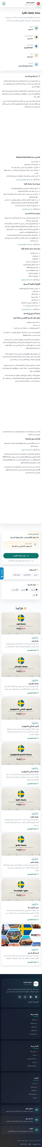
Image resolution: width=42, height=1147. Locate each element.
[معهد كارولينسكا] (21, 890)
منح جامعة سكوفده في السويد (25, 244)
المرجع (34, 1098)
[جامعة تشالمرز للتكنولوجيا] (21, 754)
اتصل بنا (34, 1062)
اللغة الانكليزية (27, 575)
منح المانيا (33, 1091)
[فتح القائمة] (3, 3)
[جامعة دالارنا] (21, 799)
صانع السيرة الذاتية (31, 1066)
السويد (35, 575)
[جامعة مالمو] (21, 845)
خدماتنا (34, 1055)
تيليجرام (23, 590)
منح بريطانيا (33, 1087)
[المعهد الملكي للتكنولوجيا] (21, 709)
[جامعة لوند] (21, 623)
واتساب (14, 590)
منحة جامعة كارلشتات (27, 309)
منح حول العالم (32, 1094)
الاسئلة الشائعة (24, 1144)
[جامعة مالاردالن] (21, 666)
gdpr (30, 1144)
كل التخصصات (32, 1034)
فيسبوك (33, 590)
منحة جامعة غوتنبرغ (27, 209)
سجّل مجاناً (33, 1052)
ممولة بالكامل (16, 575)
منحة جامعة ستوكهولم (27, 280)
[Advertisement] (21, 131)
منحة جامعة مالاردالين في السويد (24, 179)
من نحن (34, 1083)
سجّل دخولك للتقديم (20, 556)
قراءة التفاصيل (31, 650)
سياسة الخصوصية (31, 1059)
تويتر (34, 595)
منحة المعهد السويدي (27, 450)
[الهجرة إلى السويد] (21, 935)
